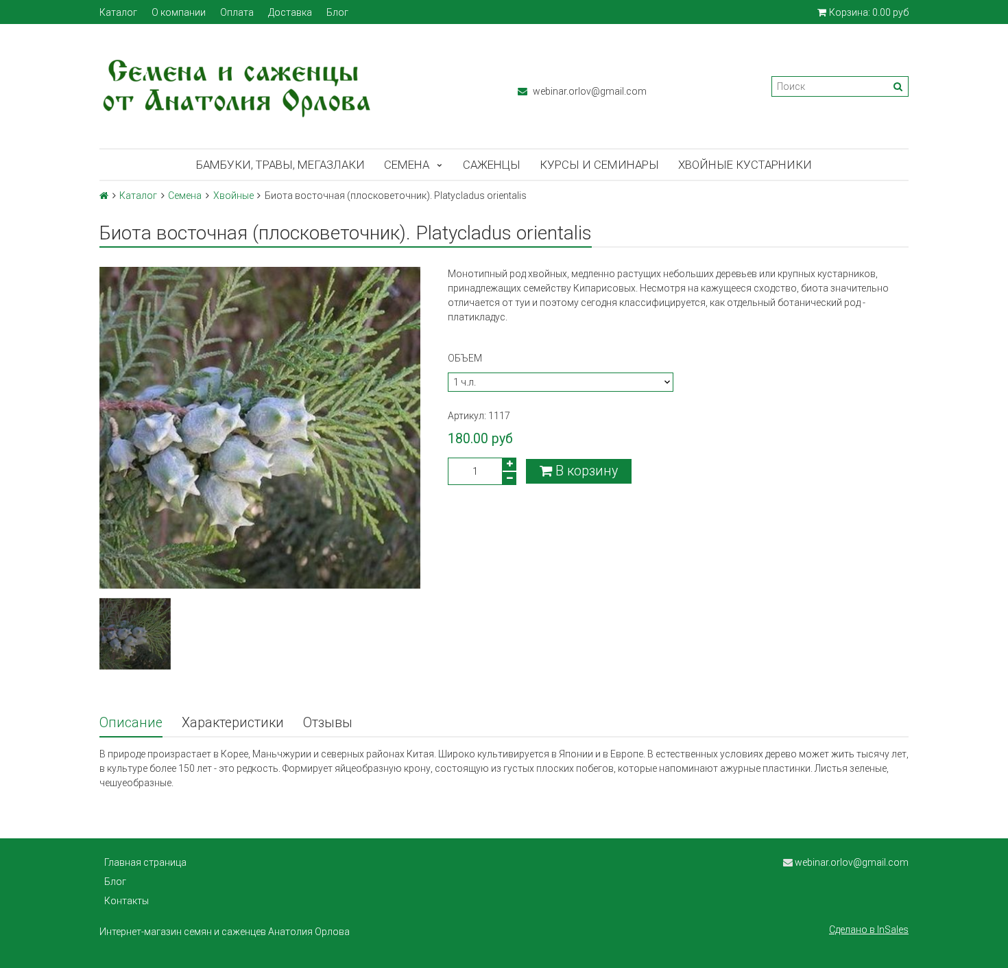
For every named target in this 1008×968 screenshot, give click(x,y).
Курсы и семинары (599, 165)
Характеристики (233, 723)
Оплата (237, 12)
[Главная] (103, 195)
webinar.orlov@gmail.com (589, 91)
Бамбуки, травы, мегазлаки (280, 165)
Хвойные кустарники (745, 165)
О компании (179, 12)
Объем (465, 358)
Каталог (118, 12)
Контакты (126, 900)
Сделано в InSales (869, 929)
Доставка (290, 12)
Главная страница (145, 862)
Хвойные (233, 195)
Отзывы (327, 723)
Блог (337, 12)
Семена (406, 165)
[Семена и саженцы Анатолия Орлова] (294, 86)
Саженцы (491, 165)
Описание (131, 723)
